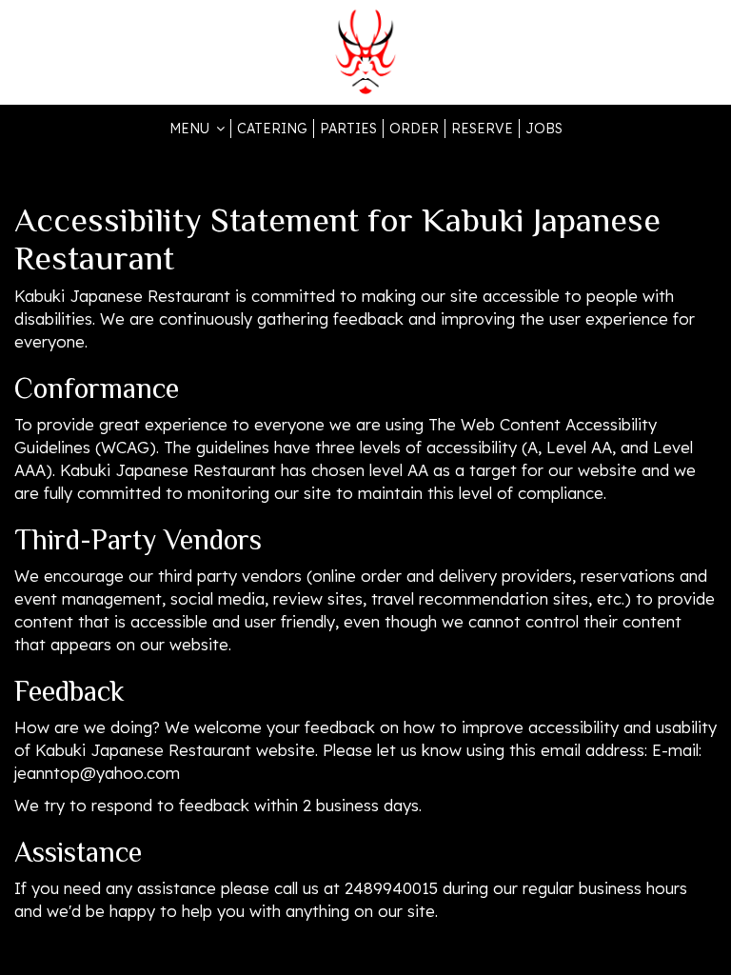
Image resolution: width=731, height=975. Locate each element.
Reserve (482, 128)
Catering (272, 128)
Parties (348, 128)
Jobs (544, 128)
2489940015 (391, 888)
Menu (191, 128)
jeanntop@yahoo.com (97, 773)
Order (414, 128)
